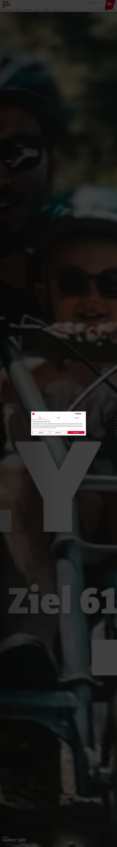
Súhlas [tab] (40, 417)
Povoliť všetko (76, 432)
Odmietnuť (41, 432)
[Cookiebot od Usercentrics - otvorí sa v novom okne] (76, 414)
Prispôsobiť (57, 432)
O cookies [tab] (77, 417)
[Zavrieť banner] (84, 413)
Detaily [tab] (58, 417)
